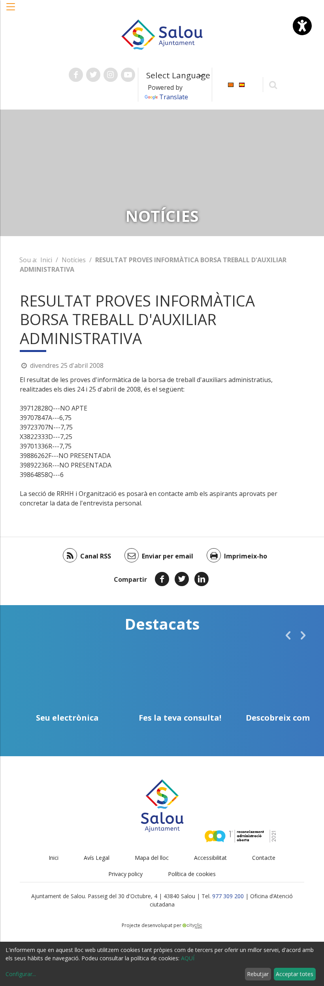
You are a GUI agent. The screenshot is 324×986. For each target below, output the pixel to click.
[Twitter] (182, 579)
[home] (162, 34)
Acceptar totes (294, 974)
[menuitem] (230, 84)
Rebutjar (258, 974)
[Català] (231, 84)
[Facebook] (162, 579)
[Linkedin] (201, 579)
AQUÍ (187, 958)
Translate (173, 97)
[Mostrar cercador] (273, 84)
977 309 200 (228, 896)
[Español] (242, 84)
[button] (11, 10)
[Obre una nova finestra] (76, 75)
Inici (46, 259)
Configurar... (21, 974)
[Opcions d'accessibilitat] (302, 26)
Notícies (74, 259)
